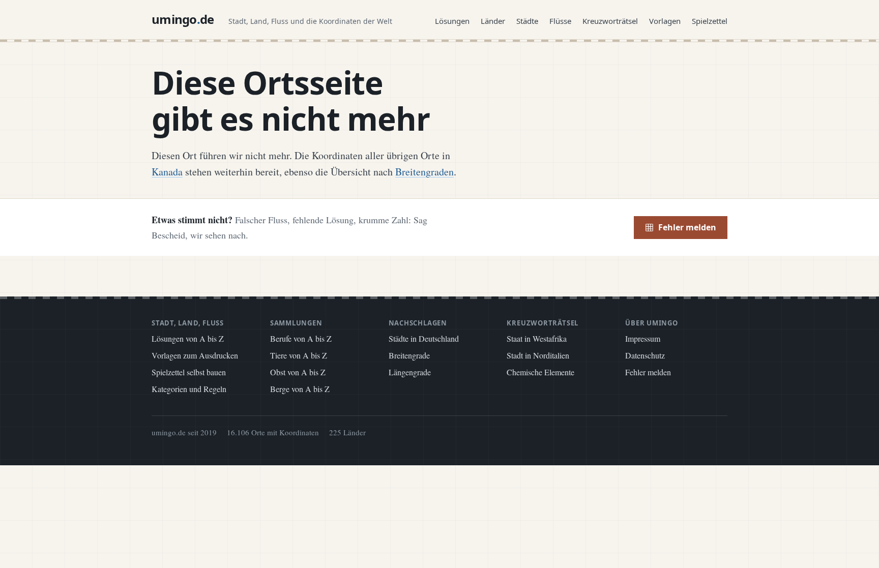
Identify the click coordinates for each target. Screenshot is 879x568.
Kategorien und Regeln (189, 388)
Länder (493, 21)
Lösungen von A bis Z (188, 338)
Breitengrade (409, 355)
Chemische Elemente (540, 372)
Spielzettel (709, 21)
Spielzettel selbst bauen (189, 372)
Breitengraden (424, 171)
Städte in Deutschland (424, 338)
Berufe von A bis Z (301, 338)
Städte (527, 21)
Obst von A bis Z (298, 372)
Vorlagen (665, 21)
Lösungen (452, 21)
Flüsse (560, 21)
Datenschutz (645, 355)
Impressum (642, 338)
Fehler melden (687, 227)
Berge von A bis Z (300, 388)
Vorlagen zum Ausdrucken (195, 355)
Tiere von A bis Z (298, 355)
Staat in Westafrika (537, 338)
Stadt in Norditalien (538, 355)
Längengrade (410, 372)
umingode (183, 19)
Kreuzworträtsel (610, 21)
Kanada (167, 171)
